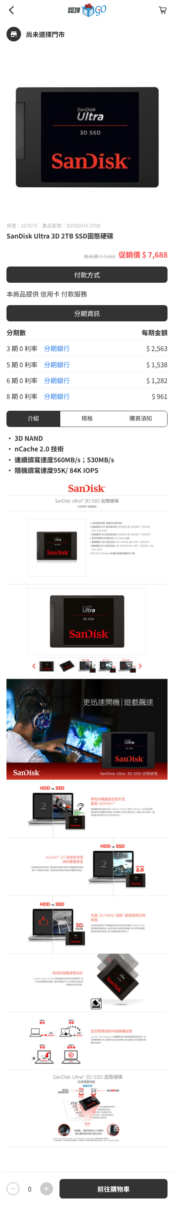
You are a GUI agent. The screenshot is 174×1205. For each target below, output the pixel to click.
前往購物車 (113, 1189)
